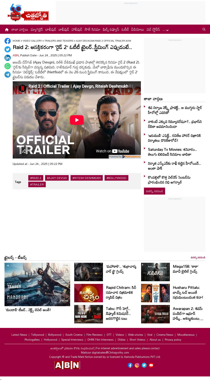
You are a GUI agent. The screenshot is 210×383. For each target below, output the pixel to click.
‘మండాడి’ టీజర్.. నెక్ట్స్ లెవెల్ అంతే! (28, 309)
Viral (149, 334)
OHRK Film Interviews (100, 339)
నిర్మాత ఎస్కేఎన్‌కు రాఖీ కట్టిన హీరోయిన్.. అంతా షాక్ (174, 166)
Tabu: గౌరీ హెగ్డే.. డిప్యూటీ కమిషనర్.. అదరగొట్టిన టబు (118, 313)
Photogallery (32, 339)
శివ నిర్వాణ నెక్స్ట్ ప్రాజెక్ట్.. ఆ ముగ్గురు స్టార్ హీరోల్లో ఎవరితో (175, 110)
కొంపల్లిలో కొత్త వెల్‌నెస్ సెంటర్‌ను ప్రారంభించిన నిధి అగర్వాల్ (169, 179)
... (164, 29)
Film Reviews (95, 334)
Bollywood (54, 334)
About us (155, 339)
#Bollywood (116, 178)
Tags (18, 182)
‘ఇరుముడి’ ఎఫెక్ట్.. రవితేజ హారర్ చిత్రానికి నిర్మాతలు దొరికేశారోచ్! (174, 138)
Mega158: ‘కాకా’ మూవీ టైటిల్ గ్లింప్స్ (186, 269)
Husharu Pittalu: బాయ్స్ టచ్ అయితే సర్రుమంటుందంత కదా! (188, 292)
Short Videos (137, 339)
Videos (120, 334)
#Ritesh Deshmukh (87, 178)
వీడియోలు (137, 29)
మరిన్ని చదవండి (154, 191)
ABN (16, 55)
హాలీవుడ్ (77, 29)
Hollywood (50, 339)
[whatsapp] (8, 66)
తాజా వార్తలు (19, 29)
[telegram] (8, 74)
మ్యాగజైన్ (37, 29)
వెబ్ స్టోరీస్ (153, 29)
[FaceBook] (8, 41)
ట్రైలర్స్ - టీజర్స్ (16, 257)
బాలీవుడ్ (64, 29)
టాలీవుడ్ (50, 29)
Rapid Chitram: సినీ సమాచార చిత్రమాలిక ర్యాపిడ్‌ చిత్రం (121, 292)
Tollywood (37, 334)
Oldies (122, 339)
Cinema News (164, 334)
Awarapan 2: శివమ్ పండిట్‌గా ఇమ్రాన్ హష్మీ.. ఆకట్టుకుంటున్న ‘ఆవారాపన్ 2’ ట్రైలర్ (188, 316)
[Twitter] (8, 49)
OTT (109, 334)
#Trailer (37, 184)
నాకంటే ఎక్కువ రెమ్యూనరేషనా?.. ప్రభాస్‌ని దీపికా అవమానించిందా (175, 124)
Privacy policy (173, 339)
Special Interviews (72, 339)
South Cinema (73, 334)
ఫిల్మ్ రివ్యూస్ (111, 29)
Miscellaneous (186, 334)
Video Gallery (32, 40)
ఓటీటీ (125, 29)
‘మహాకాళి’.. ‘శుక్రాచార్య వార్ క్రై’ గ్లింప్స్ (121, 269)
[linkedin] (8, 58)
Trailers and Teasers (59, 40)
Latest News (19, 334)
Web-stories (135, 334)
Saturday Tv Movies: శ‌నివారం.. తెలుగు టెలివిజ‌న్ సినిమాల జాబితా (172, 152)
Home (16, 40)
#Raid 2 (35, 178)
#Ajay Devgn (57, 178)
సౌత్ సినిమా (92, 29)
